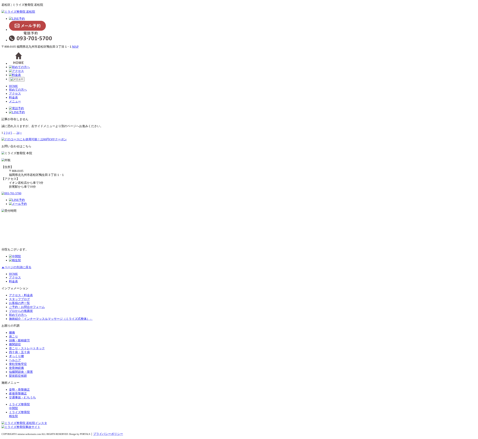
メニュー (15, 101)
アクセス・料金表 (21, 295)
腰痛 (12, 332)
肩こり (13, 336)
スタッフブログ (19, 299)
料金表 (13, 97)
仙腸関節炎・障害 (21, 371)
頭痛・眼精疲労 (19, 340)
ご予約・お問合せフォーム (27, 307)
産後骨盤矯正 (18, 393)
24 (17, 132)
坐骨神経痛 (16, 367)
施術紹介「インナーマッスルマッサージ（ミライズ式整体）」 (51, 318)
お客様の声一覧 (19, 303)
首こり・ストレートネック (27, 348)
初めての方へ (18, 89)
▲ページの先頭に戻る (16, 267)
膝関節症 (15, 344)
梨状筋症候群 (18, 375)
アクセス (15, 93)
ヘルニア (15, 360)
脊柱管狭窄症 (18, 364)
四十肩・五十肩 (19, 352)
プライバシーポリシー (108, 433)
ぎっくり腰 (16, 356)
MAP (75, 46)
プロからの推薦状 (21, 310)
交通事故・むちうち (22, 397)
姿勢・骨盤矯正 (19, 389)
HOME (13, 86)
